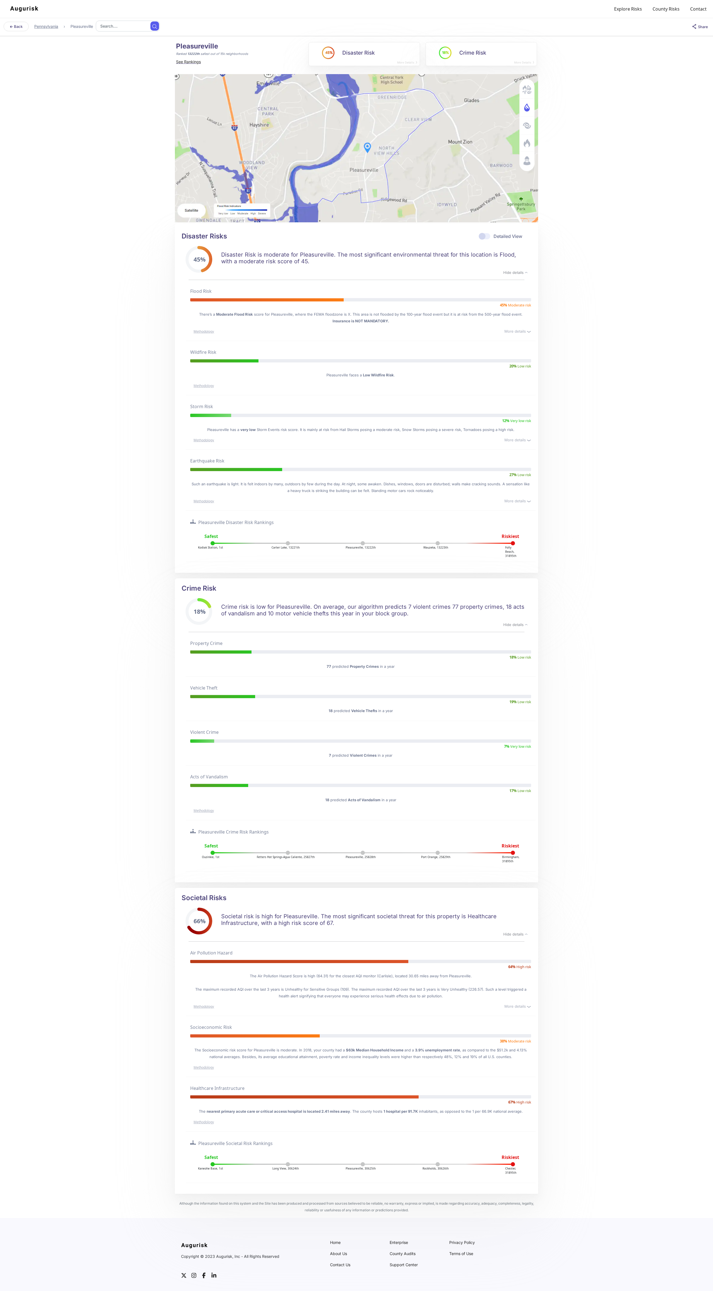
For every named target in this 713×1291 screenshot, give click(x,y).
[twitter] (184, 1275)
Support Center (404, 1265)
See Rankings (188, 61)
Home (335, 1242)
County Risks (666, 9)
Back (18, 26)
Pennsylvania (46, 26)
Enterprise (399, 1242)
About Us (338, 1253)
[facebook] (204, 1275)
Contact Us (340, 1265)
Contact (698, 9)
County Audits (403, 1253)
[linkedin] (214, 1275)
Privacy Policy (462, 1242)
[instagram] (194, 1275)
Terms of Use (461, 1253)
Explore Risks (628, 9)
